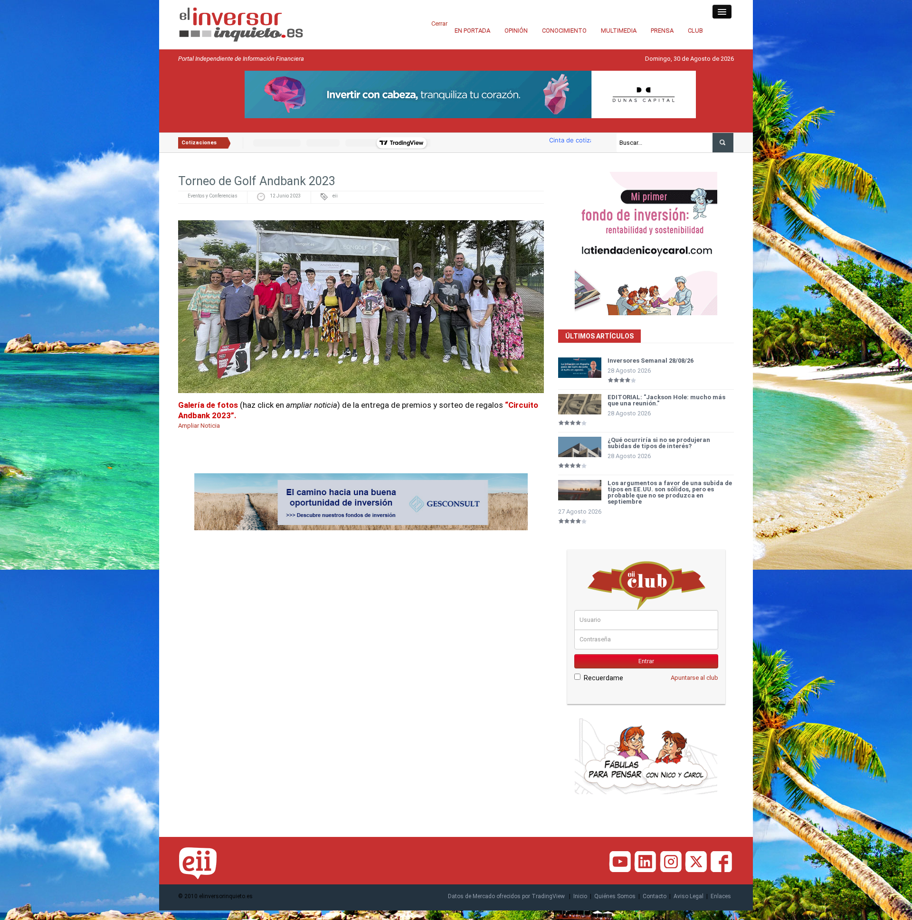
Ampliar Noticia (199, 425)
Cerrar (439, 23)
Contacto (654, 896)
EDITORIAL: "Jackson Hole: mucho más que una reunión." (666, 400)
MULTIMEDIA (618, 30)
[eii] (241, 24)
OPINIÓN (516, 30)
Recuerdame (603, 678)
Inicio (580, 896)
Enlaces (721, 896)
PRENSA (662, 30)
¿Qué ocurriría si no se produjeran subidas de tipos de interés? (659, 443)
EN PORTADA (472, 30)
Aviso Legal (688, 896)
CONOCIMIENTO (564, 30)
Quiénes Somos (615, 896)
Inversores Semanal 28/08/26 (651, 360)
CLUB (695, 30)
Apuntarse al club (694, 677)
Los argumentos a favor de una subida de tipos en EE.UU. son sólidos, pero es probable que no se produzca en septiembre (670, 492)
